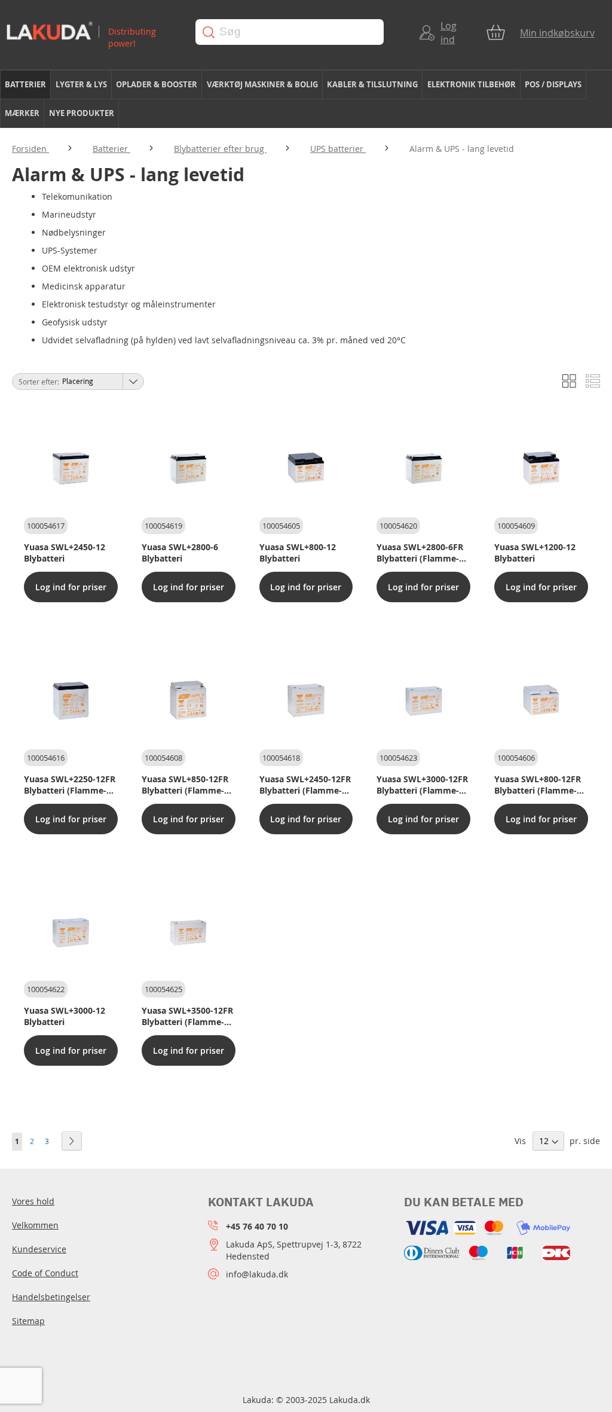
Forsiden (30, 148)
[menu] (306, 99)
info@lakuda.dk (257, 1274)
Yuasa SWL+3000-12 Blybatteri (64, 1016)
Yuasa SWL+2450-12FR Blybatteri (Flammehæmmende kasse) (305, 784)
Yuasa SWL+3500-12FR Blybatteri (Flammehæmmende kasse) (187, 1016)
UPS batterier (338, 148)
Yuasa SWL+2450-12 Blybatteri (64, 552)
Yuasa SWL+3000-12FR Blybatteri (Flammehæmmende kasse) (422, 784)
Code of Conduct (45, 1273)
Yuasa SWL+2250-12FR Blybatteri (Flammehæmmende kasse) (69, 784)
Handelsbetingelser (51, 1297)
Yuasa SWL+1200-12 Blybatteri (535, 552)
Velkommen (35, 1225)
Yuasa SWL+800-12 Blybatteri (297, 552)
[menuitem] (25, 85)
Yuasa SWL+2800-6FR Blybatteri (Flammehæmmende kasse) (420, 552)
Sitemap (28, 1320)
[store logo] (91, 32)
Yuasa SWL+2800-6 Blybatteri (180, 552)
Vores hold (33, 1201)
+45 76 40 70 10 (257, 1226)
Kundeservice (39, 1249)
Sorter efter (38, 381)
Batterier (111, 148)
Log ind (448, 32)
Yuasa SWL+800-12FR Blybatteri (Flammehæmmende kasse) (537, 784)
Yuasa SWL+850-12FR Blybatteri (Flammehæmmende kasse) (185, 784)
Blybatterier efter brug (220, 148)
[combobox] (289, 32)
